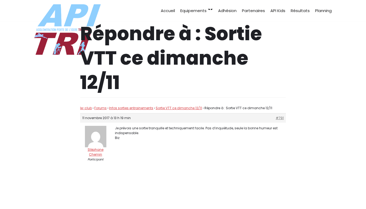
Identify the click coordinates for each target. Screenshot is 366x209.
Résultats (300, 10)
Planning (323, 10)
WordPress (88, 195)
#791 (280, 118)
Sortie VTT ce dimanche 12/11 (179, 108)
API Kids (277, 10)
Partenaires (253, 10)
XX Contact (320, 195)
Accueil (168, 10)
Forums (100, 108)
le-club (86, 108)
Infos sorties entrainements (131, 108)
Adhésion (227, 10)
